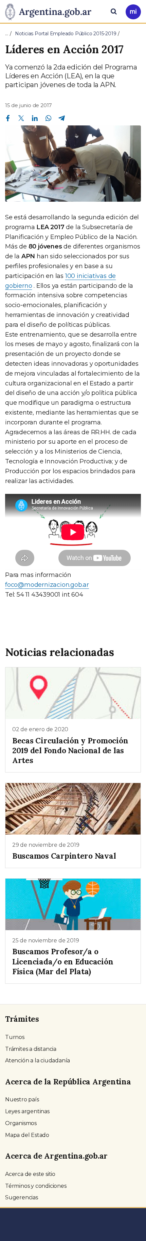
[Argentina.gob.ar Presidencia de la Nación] (50, 11)
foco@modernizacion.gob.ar (47, 584)
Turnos (14, 1037)
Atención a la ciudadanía (37, 1060)
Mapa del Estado (27, 1135)
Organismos (21, 1123)
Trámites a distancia (30, 1049)
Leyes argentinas (27, 1111)
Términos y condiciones (36, 1186)
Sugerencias (21, 1197)
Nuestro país (22, 1099)
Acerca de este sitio (30, 1174)
